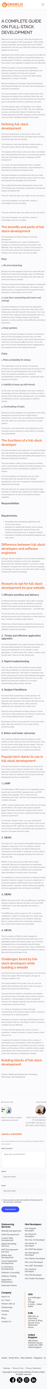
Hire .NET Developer (34, 1266)
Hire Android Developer (30, 1270)
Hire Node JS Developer (31, 1244)
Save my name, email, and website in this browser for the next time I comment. (22, 1201)
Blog (3, 1318)
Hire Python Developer (35, 1258)
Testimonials (6, 1307)
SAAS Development (10, 1234)
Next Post (40, 1102)
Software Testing (8, 1276)
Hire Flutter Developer (35, 1278)
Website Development (11, 1231)
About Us (5, 1297)
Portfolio (5, 1311)
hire (14, 721)
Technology (33, 1074)
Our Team (5, 1300)
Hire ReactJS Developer (30, 1235)
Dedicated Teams (9, 1285)
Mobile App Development (18, 1074)
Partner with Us (8, 1304)
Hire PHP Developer (34, 1249)
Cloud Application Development (9, 1262)
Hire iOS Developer (33, 1275)
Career (4, 1314)
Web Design (5, 1077)
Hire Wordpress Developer (32, 1254)
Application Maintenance (7, 1281)
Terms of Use (18, 1368)
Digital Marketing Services (8, 1245)
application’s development (14, 678)
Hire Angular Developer (30, 1229)
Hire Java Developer (34, 1262)
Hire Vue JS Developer (35, 1240)
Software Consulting (10, 1272)
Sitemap (6, 1368)
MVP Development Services (9, 1251)
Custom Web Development (7, 1239)
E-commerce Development (7, 1268)
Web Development (18, 1077)
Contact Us (6, 1321)
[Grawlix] (11, 4)
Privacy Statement (33, 1368)
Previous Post (8, 1102)
